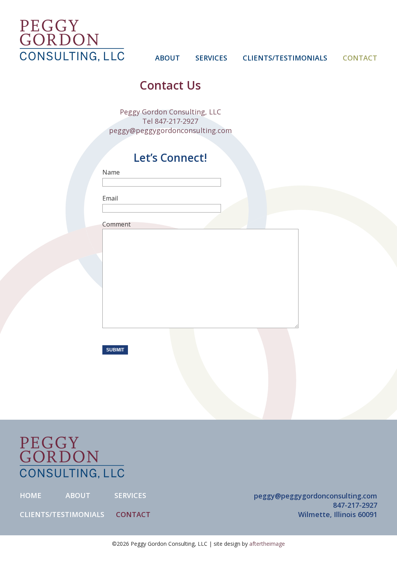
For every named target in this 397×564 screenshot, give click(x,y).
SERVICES (211, 57)
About (78, 495)
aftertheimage (267, 543)
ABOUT (167, 57)
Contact (133, 514)
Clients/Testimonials (62, 514)
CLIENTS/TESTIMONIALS (285, 57)
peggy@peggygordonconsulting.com (170, 130)
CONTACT (360, 57)
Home (30, 495)
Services (130, 495)
